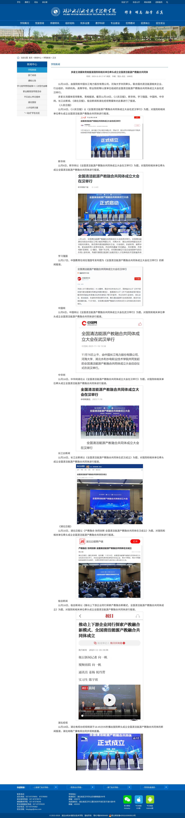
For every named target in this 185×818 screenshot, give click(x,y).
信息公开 (136, 2)
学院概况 (24, 23)
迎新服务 (158, 2)
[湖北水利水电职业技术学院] (83, 11)
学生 (19, 2)
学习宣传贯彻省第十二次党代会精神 (32, 87)
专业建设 (115, 23)
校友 (36, 2)
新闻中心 (37, 58)
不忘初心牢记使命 (32, 97)
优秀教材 (130, 23)
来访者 (44, 2)
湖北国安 (32, 102)
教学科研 (100, 23)
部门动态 (32, 75)
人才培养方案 (32, 108)
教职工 (27, 2)
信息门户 (124, 2)
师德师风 (54, 23)
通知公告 (32, 81)
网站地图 (147, 2)
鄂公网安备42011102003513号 (123, 815)
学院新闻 (46, 58)
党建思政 (39, 23)
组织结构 (69, 23)
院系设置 (84, 23)
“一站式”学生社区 (32, 113)
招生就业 (160, 23)
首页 (30, 58)
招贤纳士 (145, 23)
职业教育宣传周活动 (32, 91)
